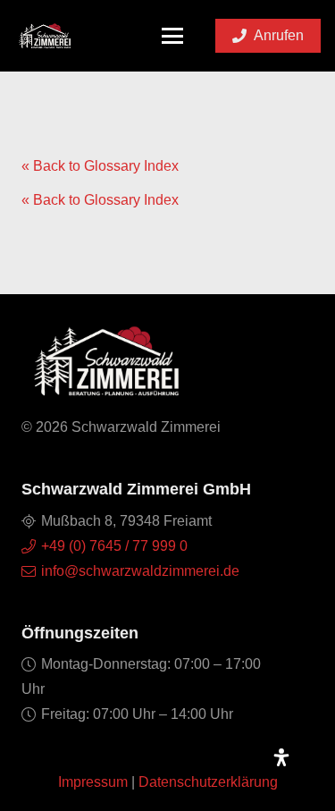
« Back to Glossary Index (100, 165)
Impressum (93, 782)
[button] (173, 35)
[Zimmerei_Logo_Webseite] (44, 36)
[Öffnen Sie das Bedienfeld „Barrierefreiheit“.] (281, 757)
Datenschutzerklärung (208, 782)
